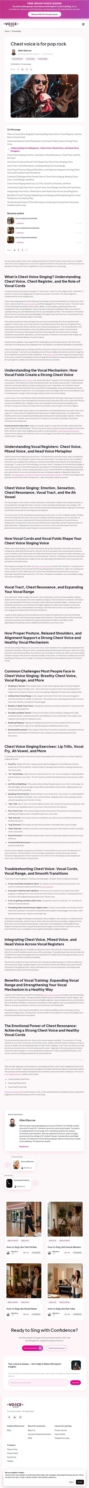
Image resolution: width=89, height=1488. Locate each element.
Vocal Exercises (17, 59)
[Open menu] (83, 24)
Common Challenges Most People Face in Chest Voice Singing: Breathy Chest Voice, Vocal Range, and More (42, 178)
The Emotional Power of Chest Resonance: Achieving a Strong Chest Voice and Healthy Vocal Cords (43, 203)
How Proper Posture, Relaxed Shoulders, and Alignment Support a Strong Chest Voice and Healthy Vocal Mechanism (43, 171)
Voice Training (42, 59)
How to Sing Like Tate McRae (21, 1247)
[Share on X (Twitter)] (31, 69)
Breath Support (13, 1240)
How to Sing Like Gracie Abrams (64, 1247)
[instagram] (20, 1417)
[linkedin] (15, 1417)
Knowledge (16, 31)
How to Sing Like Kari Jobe (61, 1308)
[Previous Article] (7, 1164)
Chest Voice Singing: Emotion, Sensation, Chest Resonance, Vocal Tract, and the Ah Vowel (43, 156)
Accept (80, 1482)
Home (7, 31)
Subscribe (75, 1382)
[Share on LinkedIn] (22, 69)
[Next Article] (35, 1183)
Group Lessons (61, 1430)
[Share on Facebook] (26, 69)
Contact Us (11, 1457)
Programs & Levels (62, 1438)
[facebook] (9, 1417)
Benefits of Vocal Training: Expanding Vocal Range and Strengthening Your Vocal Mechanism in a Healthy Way (44, 196)
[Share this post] (18, 69)
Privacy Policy (12, 1453)
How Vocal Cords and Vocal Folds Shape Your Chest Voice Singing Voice (40, 162)
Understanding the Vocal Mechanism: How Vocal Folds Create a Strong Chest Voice (42, 142)
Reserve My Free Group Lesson (44, 14)
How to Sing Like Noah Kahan (21, 1308)
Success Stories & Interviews (39, 1434)
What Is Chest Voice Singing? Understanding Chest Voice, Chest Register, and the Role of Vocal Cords (44, 135)
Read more (24, 1146)
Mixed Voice (25, 1240)
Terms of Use (12, 1449)
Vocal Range (30, 59)
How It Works (60, 1434)
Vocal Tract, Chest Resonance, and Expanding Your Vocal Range (36, 165)
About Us (31, 1430)
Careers (10, 1461)
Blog (9, 1430)
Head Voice (52, 1240)
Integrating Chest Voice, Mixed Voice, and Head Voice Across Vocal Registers (42, 191)
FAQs (30, 1438)
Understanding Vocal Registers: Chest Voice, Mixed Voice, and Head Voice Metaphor (45, 149)
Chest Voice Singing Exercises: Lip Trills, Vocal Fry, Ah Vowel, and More (39, 183)
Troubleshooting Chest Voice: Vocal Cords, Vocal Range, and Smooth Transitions (44, 187)
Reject (71, 1482)
